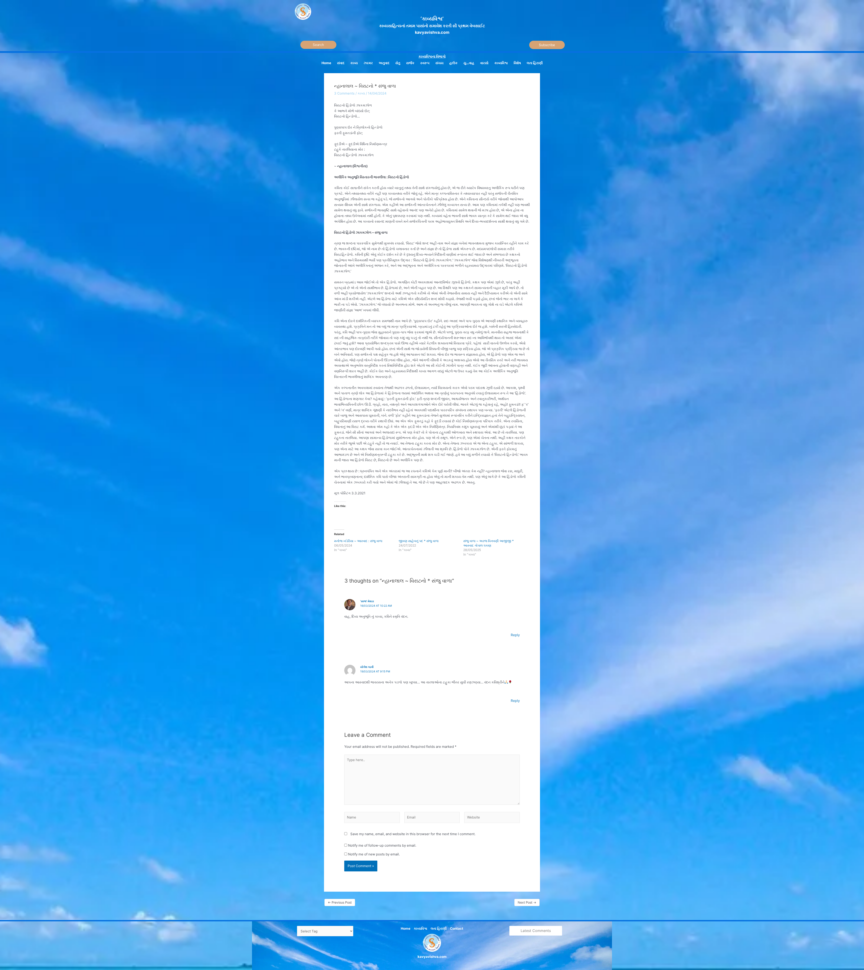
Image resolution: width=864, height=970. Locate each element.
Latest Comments (536, 930)
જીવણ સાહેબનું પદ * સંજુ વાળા (419, 541)
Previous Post (340, 902)
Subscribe (547, 45)
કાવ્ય (361, 93)
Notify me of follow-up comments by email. (382, 845)
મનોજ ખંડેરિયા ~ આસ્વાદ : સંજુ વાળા (358, 541)
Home (405, 928)
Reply (515, 635)
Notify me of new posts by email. (374, 854)
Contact (456, 928)
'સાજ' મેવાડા (367, 601)
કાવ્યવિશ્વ (420, 928)
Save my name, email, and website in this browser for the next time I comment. (412, 834)
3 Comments (344, 93)
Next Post (527, 902)
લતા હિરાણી (439, 928)
